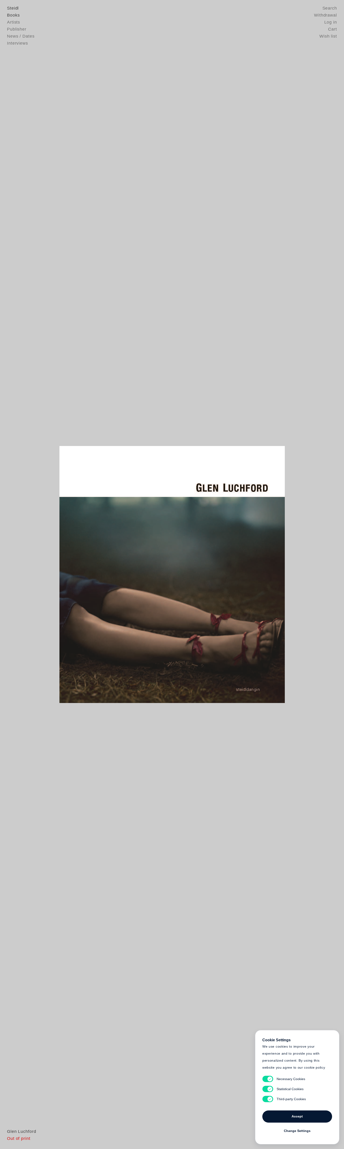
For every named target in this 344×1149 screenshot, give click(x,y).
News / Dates (21, 36)
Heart (136, 574)
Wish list (328, 36)
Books (13, 15)
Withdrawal (325, 15)
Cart (332, 29)
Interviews (17, 43)
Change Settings (297, 1131)
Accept (297, 1116)
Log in (330, 22)
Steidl (13, 8)
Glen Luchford (21, 1131)
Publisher (16, 29)
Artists (13, 22)
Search (329, 8)
